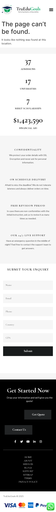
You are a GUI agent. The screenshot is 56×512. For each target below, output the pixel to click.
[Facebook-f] (15, 441)
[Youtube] (28, 441)
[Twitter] (21, 441)
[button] (51, 9)
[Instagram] (41, 441)
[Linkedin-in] (34, 441)
